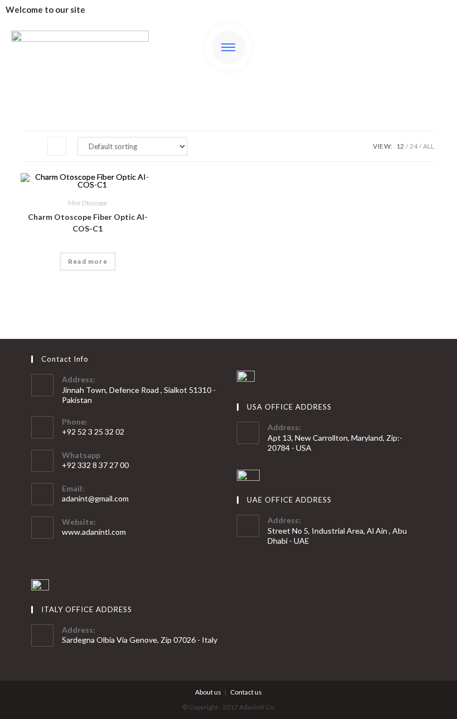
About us (208, 692)
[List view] (56, 146)
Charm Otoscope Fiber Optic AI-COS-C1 (88, 222)
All (428, 146)
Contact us (246, 692)
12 (400, 146)
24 (413, 146)
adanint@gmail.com (95, 498)
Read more (88, 261)
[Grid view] (32, 146)
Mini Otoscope (87, 203)
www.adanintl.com (94, 531)
